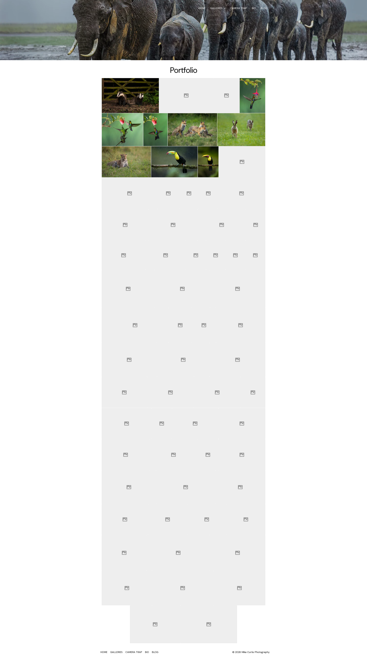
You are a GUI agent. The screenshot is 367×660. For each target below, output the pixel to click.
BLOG (264, 8)
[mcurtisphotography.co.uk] (106, 8)
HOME (201, 8)
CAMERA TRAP (238, 8)
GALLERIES (216, 8)
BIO (254, 8)
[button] (223, 8)
